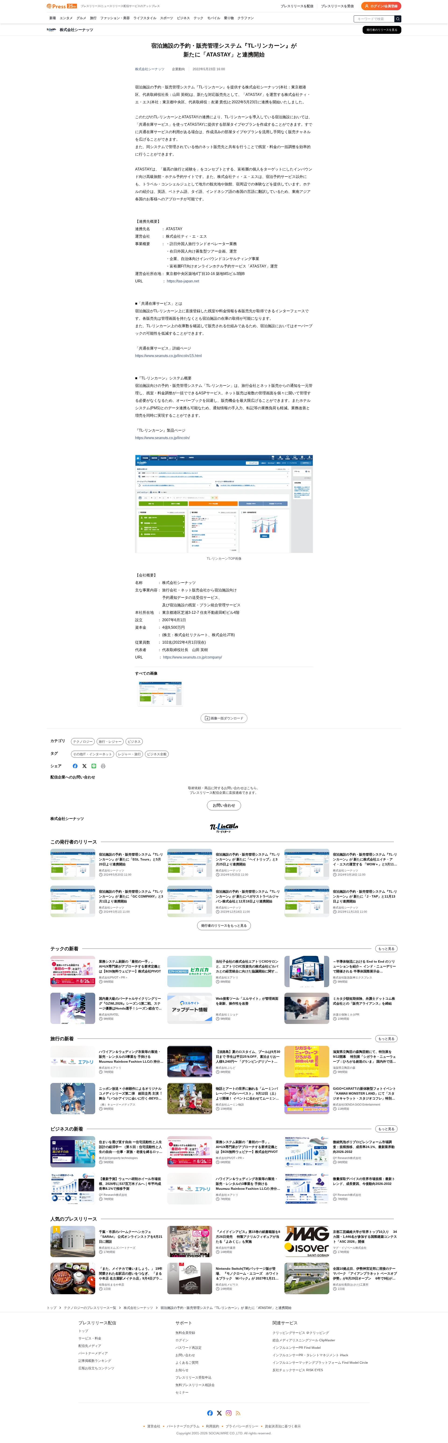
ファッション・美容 (115, 18)
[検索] (397, 18)
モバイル (213, 18)
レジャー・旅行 (129, 754)
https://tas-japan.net (183, 281)
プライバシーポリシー (242, 1426)
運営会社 (153, 1426)
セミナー (182, 1392)
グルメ (81, 18)
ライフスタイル (144, 18)
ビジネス (183, 18)
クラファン (246, 18)
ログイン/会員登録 (384, 6)
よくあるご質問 (186, 1362)
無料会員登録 (185, 1333)
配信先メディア (89, 1346)
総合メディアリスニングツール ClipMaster (304, 1340)
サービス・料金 (89, 1338)
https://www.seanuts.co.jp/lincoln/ (162, 438)
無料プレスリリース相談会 (195, 1385)
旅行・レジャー (110, 741)
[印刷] (103, 766)
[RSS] (238, 1413)
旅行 (93, 18)
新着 (52, 18)
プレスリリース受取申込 (193, 1377)
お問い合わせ (224, 805)
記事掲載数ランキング (94, 1361)
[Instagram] (228, 1413)
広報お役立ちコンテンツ (96, 1368)
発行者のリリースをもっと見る (224, 925)
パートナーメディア (93, 1353)
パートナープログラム (183, 1426)
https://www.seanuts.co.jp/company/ (192, 657)
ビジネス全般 (157, 754)
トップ (51, 1308)
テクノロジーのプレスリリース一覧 (90, 1308)
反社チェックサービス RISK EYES (298, 1370)
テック (198, 18)
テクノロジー (83, 741)
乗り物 (229, 18)
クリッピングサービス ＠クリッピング (301, 1333)
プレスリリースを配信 (297, 6)
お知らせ (182, 1370)
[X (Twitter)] (84, 766)
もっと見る (386, 948)
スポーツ (166, 18)
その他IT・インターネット (92, 754)
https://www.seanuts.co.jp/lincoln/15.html (168, 356)
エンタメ (66, 18)
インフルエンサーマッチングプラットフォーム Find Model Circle (320, 1362)
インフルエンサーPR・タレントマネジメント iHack (310, 1355)
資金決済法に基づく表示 (283, 1426)
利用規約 (212, 1426)
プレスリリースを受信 (337, 6)
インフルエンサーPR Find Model (297, 1347)
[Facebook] (75, 766)
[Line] (93, 766)
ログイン (182, 1340)
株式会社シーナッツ (149, 69)
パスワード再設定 (188, 1347)
